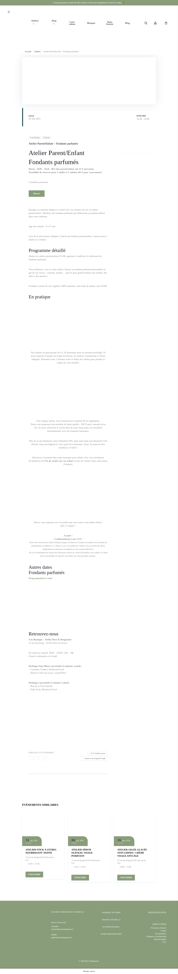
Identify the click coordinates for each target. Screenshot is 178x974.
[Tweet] (36, 758)
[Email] (46, 758)
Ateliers (37, 51)
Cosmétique (35, 137)
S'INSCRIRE (34, 874)
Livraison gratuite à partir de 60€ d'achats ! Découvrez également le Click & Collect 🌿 (89, 3)
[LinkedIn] (41, 758)
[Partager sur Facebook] (31, 758)
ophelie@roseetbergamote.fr (61, 938)
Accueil (28, 51)
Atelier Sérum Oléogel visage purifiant (82, 852)
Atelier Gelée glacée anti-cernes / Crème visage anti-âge (132, 852)
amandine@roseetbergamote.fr (62, 929)
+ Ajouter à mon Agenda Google (95, 758)
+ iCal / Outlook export (98, 753)
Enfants (47, 137)
